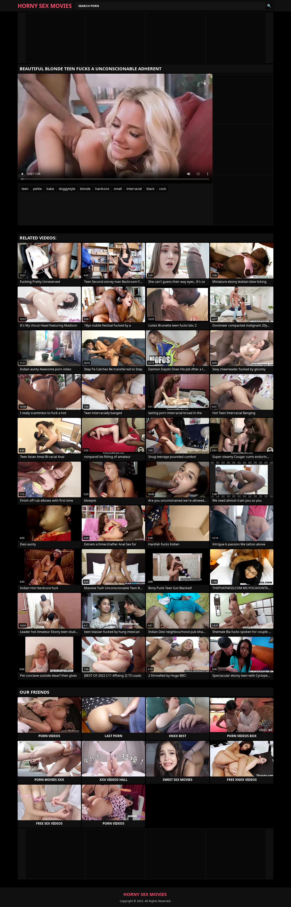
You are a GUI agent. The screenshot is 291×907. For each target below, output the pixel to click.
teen (25, 189)
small (118, 189)
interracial (134, 189)
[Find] (269, 5)
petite (37, 189)
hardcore (102, 189)
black (150, 189)
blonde (85, 189)
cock (162, 189)
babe (50, 189)
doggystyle (67, 189)
